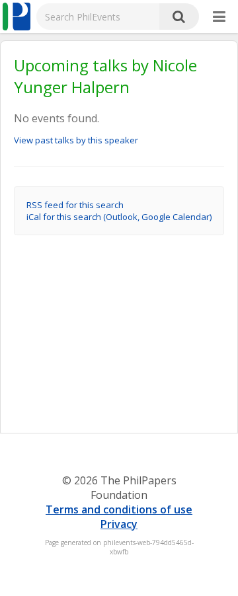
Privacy (119, 524)
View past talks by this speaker (76, 140)
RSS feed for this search (75, 205)
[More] (219, 17)
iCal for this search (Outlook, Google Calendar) (119, 217)
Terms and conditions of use (119, 509)
